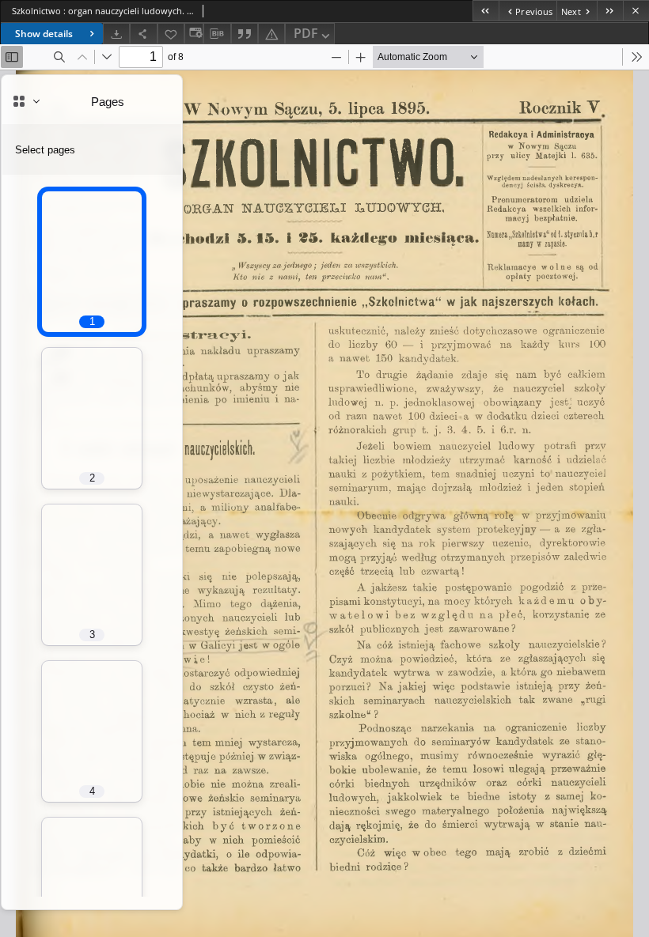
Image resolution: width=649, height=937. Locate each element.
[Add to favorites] (171, 33)
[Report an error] (271, 33)
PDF (306, 33)
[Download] (116, 33)
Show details (44, 33)
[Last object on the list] (610, 10)
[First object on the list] (486, 10)
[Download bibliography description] (216, 34)
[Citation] (244, 33)
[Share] (143, 33)
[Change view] (193, 33)
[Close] (636, 10)
